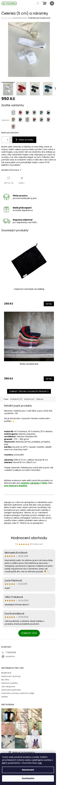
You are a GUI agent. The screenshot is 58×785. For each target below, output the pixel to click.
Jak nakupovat (8, 686)
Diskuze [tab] (39, 399)
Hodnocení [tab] (29, 399)
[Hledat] (37, 3)
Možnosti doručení (10, 132)
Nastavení (28, 769)
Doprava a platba (9, 683)
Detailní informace (10, 170)
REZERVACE (6, 673)
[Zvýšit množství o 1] (11, 138)
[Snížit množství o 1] (11, 141)
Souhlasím (28, 778)
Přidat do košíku (26, 139)
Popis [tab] (6, 399)
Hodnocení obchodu (29, 538)
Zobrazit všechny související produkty (29, 391)
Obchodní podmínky (11, 690)
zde (40, 763)
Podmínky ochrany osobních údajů (17, 693)
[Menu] (52, 3)
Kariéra (4, 696)
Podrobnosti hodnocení (39, 18)
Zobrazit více (29, 633)
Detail (49, 304)
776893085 (10, 652)
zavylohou (10, 656)
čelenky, (25, 483)
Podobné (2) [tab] (16, 399)
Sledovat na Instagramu (23, 752)
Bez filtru (5, 679)
